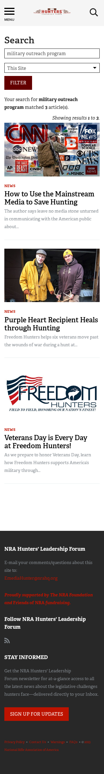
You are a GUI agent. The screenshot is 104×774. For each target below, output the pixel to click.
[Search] (94, 12)
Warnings (58, 742)
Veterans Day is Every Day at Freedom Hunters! (45, 441)
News (9, 186)
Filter (18, 83)
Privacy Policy (14, 742)
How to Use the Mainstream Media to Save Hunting (49, 197)
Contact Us (37, 742)
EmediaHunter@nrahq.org (30, 578)
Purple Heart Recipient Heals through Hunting (51, 323)
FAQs (73, 742)
